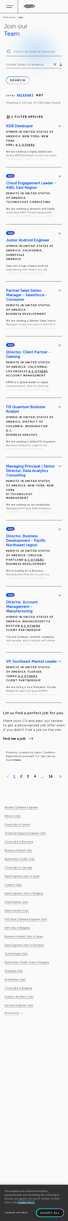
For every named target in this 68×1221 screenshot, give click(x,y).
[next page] (59, 776)
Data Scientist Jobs (17, 910)
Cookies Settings (16, 1212)
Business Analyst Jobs (18, 850)
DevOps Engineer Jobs (19, 1005)
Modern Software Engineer (21, 807)
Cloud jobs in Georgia (18, 867)
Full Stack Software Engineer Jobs (26, 919)
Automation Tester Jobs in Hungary (27, 962)
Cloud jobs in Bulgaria (18, 988)
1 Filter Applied (27, 116)
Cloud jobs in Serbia (17, 824)
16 (51, 776)
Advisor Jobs (13, 815)
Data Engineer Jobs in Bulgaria (24, 893)
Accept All (50, 1212)
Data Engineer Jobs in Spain (22, 876)
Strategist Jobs (14, 970)
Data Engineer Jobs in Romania (24, 945)
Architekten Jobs (15, 979)
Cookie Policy (26, 1202)
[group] (34, 143)
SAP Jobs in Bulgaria (17, 927)
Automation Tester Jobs (20, 859)
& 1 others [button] (25, 145)
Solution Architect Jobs (19, 996)
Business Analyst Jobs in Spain (24, 936)
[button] (10, 176)
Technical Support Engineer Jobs (25, 833)
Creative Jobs (13, 884)
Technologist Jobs (16, 953)
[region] (34, 1203)
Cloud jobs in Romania (19, 841)
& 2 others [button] (38, 371)
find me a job (14, 739)
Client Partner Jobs (16, 902)
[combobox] (6, 64)
